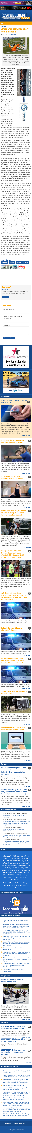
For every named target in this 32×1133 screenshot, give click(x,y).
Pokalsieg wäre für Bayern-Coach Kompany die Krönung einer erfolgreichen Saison (16, 836)
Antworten (5, 297)
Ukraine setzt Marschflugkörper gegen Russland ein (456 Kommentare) (16, 1088)
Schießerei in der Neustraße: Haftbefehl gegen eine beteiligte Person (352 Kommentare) (16, 1114)
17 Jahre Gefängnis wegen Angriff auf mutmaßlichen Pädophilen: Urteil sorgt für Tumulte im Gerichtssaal (16, 842)
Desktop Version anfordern (16, 1130)
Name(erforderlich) (8, 309)
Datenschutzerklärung (20, 1123)
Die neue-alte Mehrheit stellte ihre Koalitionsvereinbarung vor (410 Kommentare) (16, 1098)
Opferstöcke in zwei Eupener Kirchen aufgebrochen (14, 948)
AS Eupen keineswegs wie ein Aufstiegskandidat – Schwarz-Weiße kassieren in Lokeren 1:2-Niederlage (17, 953)
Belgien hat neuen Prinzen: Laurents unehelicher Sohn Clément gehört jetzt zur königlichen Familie (17, 959)
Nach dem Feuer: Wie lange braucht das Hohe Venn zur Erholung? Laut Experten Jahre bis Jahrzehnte (16, 937)
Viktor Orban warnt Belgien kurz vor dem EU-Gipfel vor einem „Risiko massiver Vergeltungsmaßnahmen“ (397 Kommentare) (17, 1103)
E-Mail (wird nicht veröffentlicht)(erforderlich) (12, 317)
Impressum (8, 1123)
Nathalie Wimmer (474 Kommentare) (14, 1085)
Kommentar (6, 325)
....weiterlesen (26, 435)
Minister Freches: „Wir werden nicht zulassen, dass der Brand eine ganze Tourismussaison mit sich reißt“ (16, 943)
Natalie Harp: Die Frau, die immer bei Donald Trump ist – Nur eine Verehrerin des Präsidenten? (16, 965)
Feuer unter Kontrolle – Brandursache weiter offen (16, 921)
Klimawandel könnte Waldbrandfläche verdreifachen (13, 816)
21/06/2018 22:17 (7, 289)
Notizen (3, 26)
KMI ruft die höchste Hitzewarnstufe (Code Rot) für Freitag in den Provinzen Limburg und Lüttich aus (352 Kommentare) (16, 1109)
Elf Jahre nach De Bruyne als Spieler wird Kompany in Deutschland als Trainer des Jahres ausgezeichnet (16, 823)
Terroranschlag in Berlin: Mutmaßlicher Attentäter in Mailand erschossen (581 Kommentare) (17, 1075)
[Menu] (2, 23)
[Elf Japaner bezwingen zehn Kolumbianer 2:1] (16, 45)
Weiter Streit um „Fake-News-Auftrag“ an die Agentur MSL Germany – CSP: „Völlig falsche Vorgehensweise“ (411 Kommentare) (16, 1093)
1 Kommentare (12, 34)
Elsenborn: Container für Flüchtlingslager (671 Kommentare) (16, 1071)
